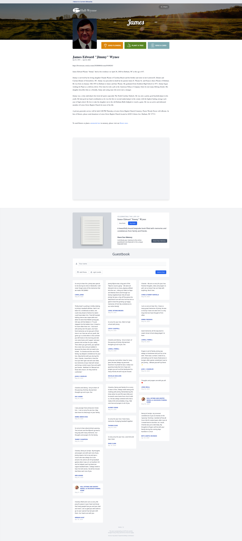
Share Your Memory (159, 241)
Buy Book (132, 223)
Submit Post (161, 272)
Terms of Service (126, 532)
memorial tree (95, 123)
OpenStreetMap (123, 535)
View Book (122, 223)
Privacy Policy (115, 532)
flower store (124, 123)
